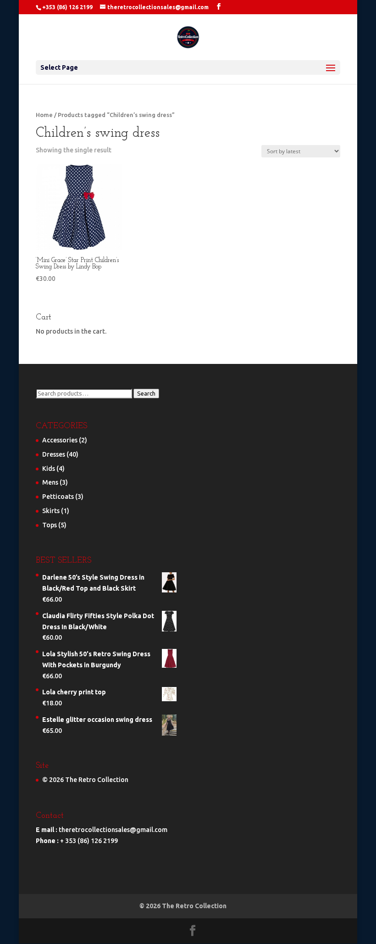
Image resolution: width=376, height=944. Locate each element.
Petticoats (58, 496)
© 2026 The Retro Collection (85, 779)
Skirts (51, 510)
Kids (48, 468)
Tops (49, 525)
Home (44, 115)
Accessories (59, 440)
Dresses (53, 454)
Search (146, 393)
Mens (50, 482)
